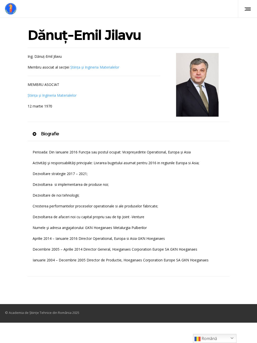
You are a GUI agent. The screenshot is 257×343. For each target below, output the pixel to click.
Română (209, 338)
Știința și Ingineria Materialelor (94, 67)
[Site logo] (10, 9)
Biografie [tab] (49, 134)
